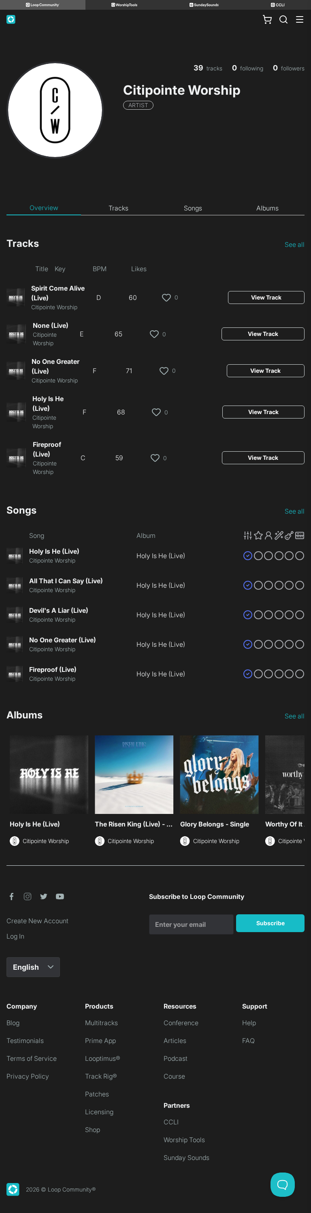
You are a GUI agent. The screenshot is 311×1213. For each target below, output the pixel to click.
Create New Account (37, 921)
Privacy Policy (27, 1076)
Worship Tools (184, 1140)
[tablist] (155, 208)
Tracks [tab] (118, 208)
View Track (266, 297)
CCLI (171, 1122)
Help (249, 1023)
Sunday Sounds (186, 1158)
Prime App (100, 1041)
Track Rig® (101, 1076)
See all (295, 244)
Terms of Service (31, 1058)
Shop (92, 1130)
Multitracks (101, 1023)
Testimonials (25, 1041)
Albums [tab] (267, 208)
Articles (175, 1041)
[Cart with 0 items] (267, 19)
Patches (97, 1094)
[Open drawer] (300, 19)
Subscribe (270, 923)
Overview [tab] (44, 208)
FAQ (248, 1041)
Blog (12, 1023)
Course (174, 1076)
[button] (274, 535)
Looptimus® (102, 1058)
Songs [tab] (193, 208)
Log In (15, 936)
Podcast (175, 1058)
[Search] (283, 19)
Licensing (99, 1112)
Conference (181, 1023)
